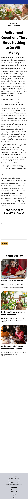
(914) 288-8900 (15, 478)
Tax (14, 495)
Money (14, 497)
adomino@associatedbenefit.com (14, 484)
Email (2, 224)
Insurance (14, 494)
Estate (14, 492)
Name (2, 216)
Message (3, 231)
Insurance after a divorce (12, 280)
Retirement (14, 489)
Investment (14, 491)
